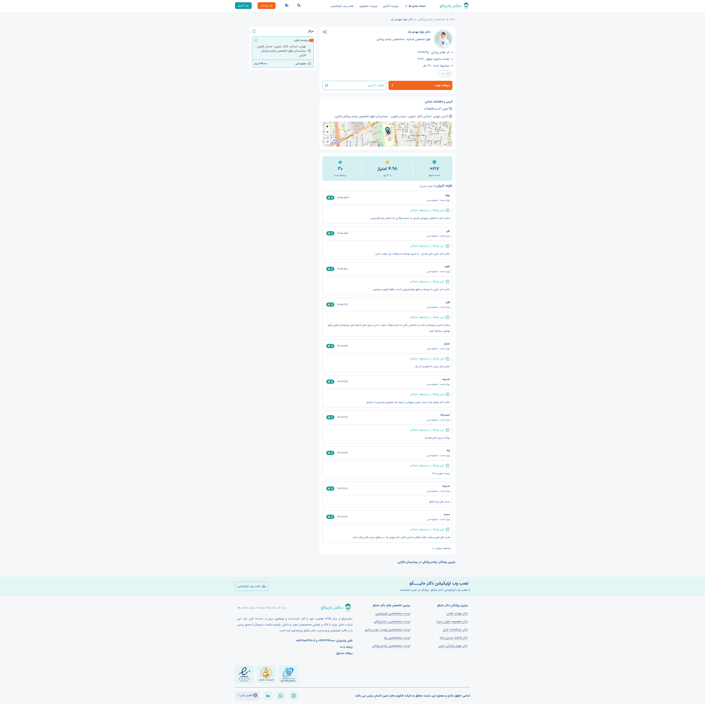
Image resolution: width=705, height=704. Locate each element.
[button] (387, 130)
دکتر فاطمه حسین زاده (454, 638)
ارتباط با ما (346, 647)
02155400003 (432, 109)
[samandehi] (266, 674)
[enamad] (244, 674)
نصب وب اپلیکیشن (342, 6)
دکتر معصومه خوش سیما (452, 621)
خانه (452, 19)
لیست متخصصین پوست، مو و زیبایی (387, 629)
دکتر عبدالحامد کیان (455, 629)
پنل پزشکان (267, 6)
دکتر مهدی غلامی (457, 613)
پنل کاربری (243, 6)
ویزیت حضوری (368, 6)
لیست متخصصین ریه (397, 638)
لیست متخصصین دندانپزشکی (392, 621)
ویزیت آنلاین (390, 6)
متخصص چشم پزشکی (431, 19)
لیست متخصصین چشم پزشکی (391, 646)
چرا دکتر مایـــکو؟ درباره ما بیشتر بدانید (263, 608)
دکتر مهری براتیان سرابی (453, 646)
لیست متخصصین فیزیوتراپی (392, 613)
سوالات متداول (344, 653)
